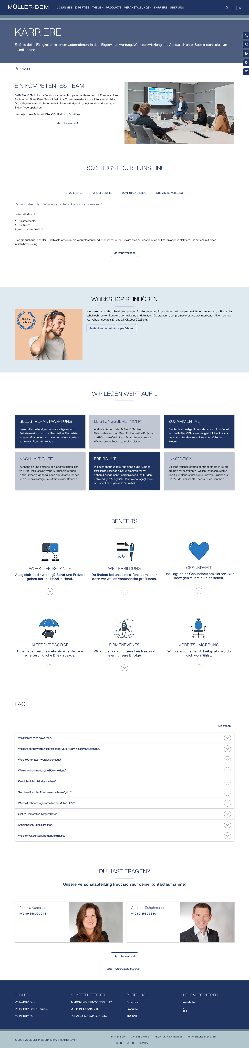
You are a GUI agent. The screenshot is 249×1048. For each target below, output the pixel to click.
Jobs (130, 1043)
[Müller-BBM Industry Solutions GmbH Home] (28, 6)
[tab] (74, 193)
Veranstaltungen (137, 7)
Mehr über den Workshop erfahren (111, 328)
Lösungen (64, 7)
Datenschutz (140, 1036)
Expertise (82, 7)
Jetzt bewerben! (67, 123)
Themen (97, 7)
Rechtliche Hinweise (168, 1036)
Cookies (116, 1043)
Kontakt (145, 1043)
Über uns (177, 7)
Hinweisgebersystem (202, 1036)
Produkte (113, 7)
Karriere (160, 7)
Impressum (118, 1036)
